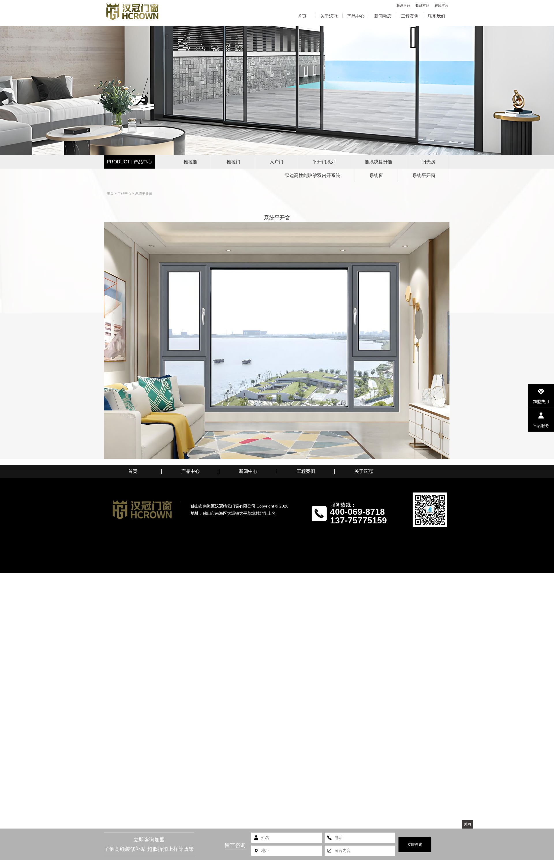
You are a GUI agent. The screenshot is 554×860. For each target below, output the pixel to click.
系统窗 (376, 175)
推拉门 (233, 161)
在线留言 (441, 5)
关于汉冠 (329, 16)
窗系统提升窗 (378, 161)
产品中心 (355, 16)
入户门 (276, 161)
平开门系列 (324, 161)
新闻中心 (248, 471)
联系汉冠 (403, 5)
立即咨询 (414, 844)
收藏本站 (422, 5)
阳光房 (428, 161)
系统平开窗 (423, 175)
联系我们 (436, 16)
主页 (110, 193)
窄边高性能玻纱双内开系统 (312, 175)
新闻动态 (383, 16)
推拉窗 (190, 161)
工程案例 (409, 16)
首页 (302, 16)
